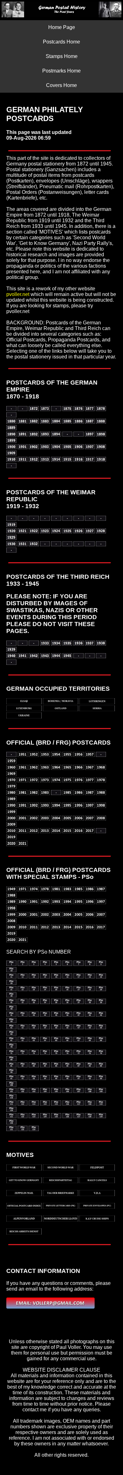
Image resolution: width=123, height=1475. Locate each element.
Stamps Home (62, 56)
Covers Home (61, 85)
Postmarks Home (61, 70)
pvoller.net (17, 294)
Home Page (61, 27)
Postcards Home (61, 41)
